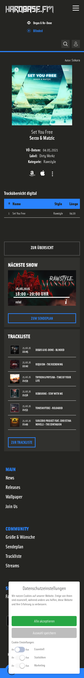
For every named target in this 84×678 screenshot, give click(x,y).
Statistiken (40, 657)
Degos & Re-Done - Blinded (50, 350)
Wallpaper (14, 496)
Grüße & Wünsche (20, 537)
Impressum (31, 611)
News (10, 477)
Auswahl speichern (44, 633)
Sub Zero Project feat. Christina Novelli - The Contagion (53, 422)
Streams (12, 565)
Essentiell (39, 649)
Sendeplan (14, 546)
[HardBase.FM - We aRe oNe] (29, 15)
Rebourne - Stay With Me (49, 393)
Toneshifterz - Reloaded (49, 408)
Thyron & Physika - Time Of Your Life (53, 379)
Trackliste (14, 556)
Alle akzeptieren (44, 621)
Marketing (39, 665)
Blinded (38, 30)
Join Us (11, 506)
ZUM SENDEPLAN (42, 318)
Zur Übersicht (42, 247)
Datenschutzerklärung (51, 611)
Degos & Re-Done (42, 23)
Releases (13, 487)
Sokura (76, 60)
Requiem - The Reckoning (49, 364)
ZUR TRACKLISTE (21, 442)
